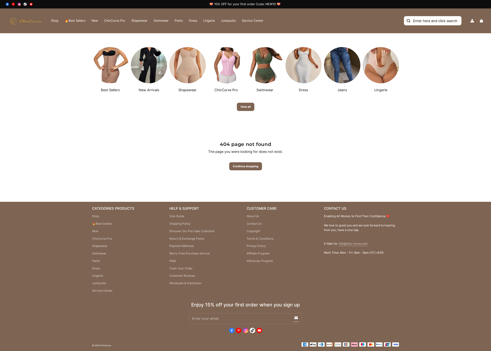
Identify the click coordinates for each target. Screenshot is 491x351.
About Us (253, 216)
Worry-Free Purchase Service (189, 253)
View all (246, 106)
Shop (54, 20)
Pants (179, 20)
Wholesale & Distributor (185, 283)
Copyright (253, 231)
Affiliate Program (258, 253)
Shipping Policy (179, 223)
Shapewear (139, 20)
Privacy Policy (256, 246)
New (94, 20)
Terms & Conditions (260, 238)
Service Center (252, 20)
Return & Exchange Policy (186, 238)
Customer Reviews (182, 275)
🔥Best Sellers (75, 20)
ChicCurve (106, 345)
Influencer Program (260, 261)
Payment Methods (181, 246)
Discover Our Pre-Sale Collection (192, 231)
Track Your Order (181, 268)
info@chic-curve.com (353, 243)
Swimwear (161, 20)
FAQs (172, 261)
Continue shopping (245, 166)
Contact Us (254, 223)
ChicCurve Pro (114, 20)
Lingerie (209, 20)
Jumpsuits (228, 20)
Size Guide (176, 216)
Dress (193, 20)
